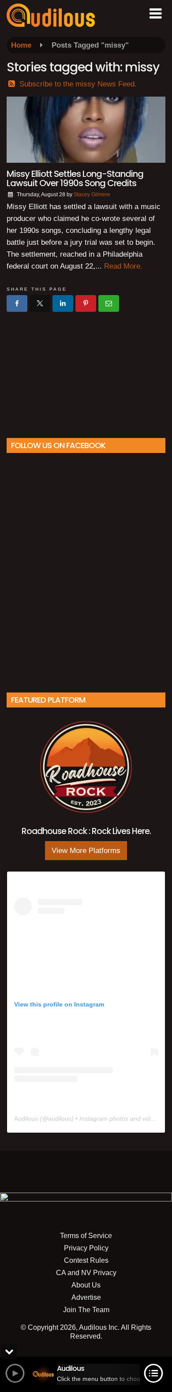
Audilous (26, 1118)
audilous (59, 1118)
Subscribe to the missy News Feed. (78, 84)
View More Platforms (86, 850)
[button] (155, 14)
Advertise (86, 1297)
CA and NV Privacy (86, 1272)
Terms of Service (86, 1235)
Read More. (123, 266)
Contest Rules (86, 1260)
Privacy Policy (86, 1248)
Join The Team (86, 1309)
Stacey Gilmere (92, 194)
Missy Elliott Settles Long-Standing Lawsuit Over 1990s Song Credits (75, 178)
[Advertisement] (86, 371)
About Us (86, 1285)
